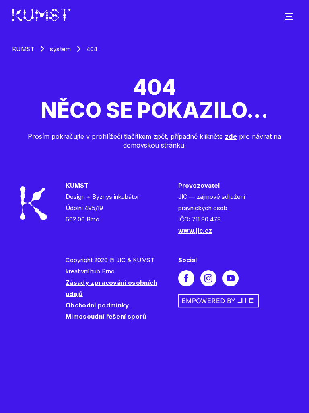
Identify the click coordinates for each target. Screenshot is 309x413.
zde (231, 136)
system (60, 49)
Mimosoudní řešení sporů (106, 316)
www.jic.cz (195, 230)
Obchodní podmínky (97, 305)
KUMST (23, 49)
